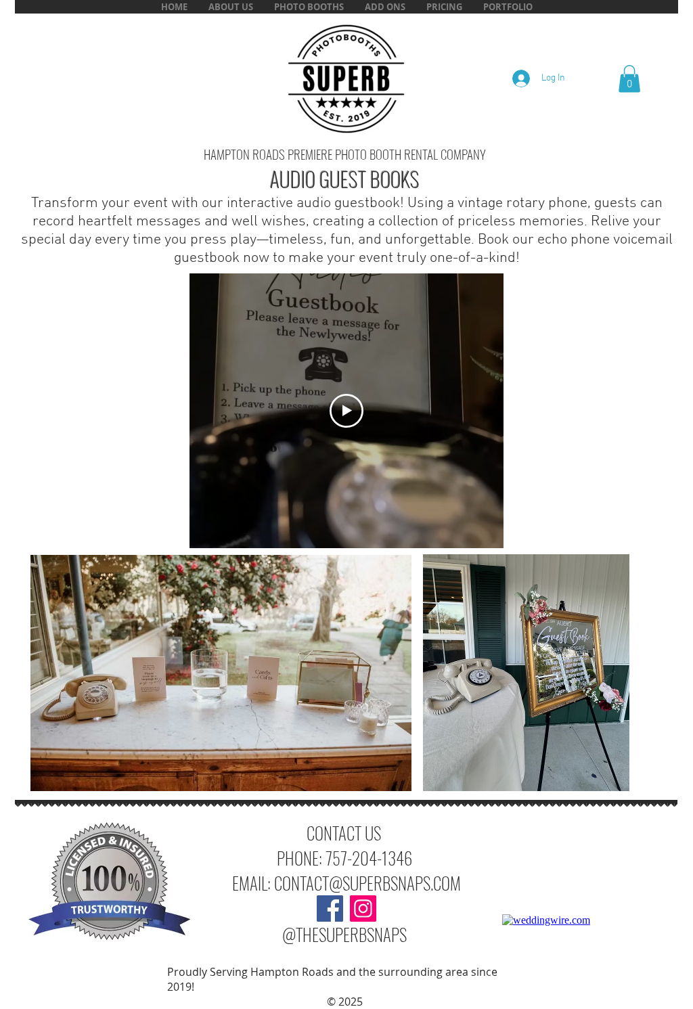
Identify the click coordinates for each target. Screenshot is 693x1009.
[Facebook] (330, 908)
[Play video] (346, 411)
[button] (385, 7)
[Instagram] (363, 908)
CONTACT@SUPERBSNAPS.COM (367, 882)
